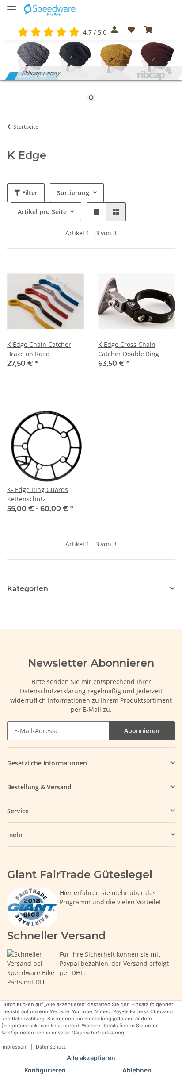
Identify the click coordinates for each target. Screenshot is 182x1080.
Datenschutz (51, 1047)
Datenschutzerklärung (53, 691)
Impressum (14, 1047)
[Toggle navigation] (11, 5)
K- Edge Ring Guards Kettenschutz (37, 494)
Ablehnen (137, 1070)
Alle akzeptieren (91, 1057)
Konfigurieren (45, 1070)
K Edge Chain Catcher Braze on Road (39, 349)
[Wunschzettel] (130, 29)
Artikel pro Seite (42, 212)
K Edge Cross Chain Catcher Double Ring (128, 349)
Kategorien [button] (27, 588)
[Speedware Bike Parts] (50, 10)
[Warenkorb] (148, 29)
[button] (114, 29)
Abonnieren (141, 730)
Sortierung (73, 192)
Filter (29, 192)
